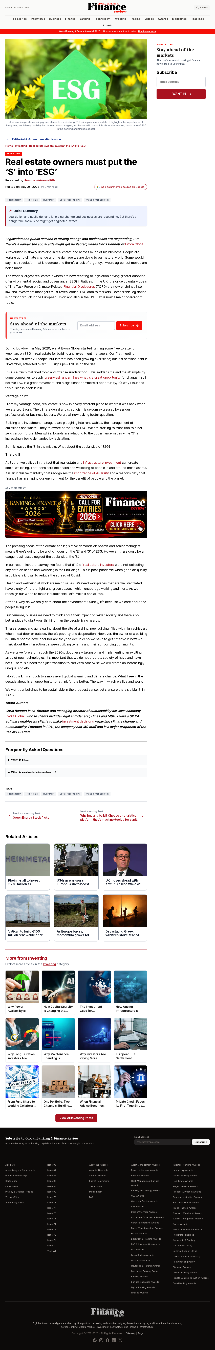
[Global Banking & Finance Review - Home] (107, 8)
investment (48, 200)
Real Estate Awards (183, 1181)
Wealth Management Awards (188, 1218)
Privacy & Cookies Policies (19, 1191)
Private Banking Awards (185, 1272)
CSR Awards (137, 1206)
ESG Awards (137, 1249)
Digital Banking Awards (143, 1287)
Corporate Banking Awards (145, 1222)
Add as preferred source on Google (122, 187)
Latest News (11, 1186)
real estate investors (98, 565)
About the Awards (98, 1165)
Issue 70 (51, 1245)
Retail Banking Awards (184, 1283)
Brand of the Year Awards (144, 1170)
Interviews (38, 18)
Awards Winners (97, 1175)
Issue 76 (51, 1213)
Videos (149, 18)
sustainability (14, 200)
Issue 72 (51, 1235)
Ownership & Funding (184, 1240)
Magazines (179, 18)
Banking (84, 18)
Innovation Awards (140, 1260)
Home (9, 146)
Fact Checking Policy (184, 1261)
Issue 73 (51, 1229)
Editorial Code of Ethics (185, 1251)
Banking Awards (139, 1276)
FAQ (91, 1197)
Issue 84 (51, 1170)
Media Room (95, 1191)
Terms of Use (12, 1197)
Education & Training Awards (146, 1239)
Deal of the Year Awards (144, 1212)
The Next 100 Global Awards (188, 1213)
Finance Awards (139, 1292)
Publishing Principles (183, 1235)
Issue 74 (51, 1224)
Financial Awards (182, 1267)
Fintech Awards (139, 1233)
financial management (97, 200)
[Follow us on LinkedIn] (114, 1340)
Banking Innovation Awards (145, 1282)
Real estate (32, 200)
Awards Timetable (98, 1170)
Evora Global (134, 244)
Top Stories (19, 18)
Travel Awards (180, 1224)
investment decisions (78, 721)
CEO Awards (137, 1196)
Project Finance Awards (185, 1186)
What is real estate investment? (33, 772)
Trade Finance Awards (185, 1208)
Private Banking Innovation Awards (191, 1278)
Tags (140, 1333)
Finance (70, 18)
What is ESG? (20, 760)
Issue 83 (51, 1175)
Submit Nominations (99, 1181)
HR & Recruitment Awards (186, 1202)
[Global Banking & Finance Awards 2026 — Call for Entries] (76, 514)
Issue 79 (51, 1197)
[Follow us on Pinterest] (95, 1340)
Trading (135, 18)
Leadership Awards (183, 1170)
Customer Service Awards (144, 1201)
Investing (120, 18)
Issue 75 (51, 1218)
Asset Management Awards (145, 1165)
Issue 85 (51, 1165)
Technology (102, 18)
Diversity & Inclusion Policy (187, 1256)
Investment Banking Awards (145, 1271)
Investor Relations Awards (186, 1165)
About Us (10, 1165)
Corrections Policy (182, 1245)
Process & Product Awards (187, 1191)
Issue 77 (51, 1208)
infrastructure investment (102, 462)
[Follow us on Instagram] (101, 1340)
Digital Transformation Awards (147, 1228)
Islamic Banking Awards (185, 1175)
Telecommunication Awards (187, 1197)
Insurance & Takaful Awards (145, 1266)
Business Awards (140, 1175)
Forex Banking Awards (142, 1255)
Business (55, 18)
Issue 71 (51, 1240)
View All (51, 1251)
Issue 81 (51, 1186)
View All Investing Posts (76, 1118)
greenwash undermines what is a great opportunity (83, 377)
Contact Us (11, 1181)
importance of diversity (91, 473)
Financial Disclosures (79, 286)
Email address (141, 1137)
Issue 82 (51, 1181)
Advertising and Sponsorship (20, 1170)
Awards (163, 18)
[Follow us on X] (120, 1340)
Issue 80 (51, 1191)
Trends (107, 25)
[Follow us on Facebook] (107, 1340)
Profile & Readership (16, 1175)
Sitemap (131, 1333)
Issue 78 (51, 1202)
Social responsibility (70, 200)
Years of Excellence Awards (187, 1229)
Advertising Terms (14, 1202)
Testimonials (95, 1186)
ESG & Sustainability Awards (145, 1244)
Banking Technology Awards (146, 1190)
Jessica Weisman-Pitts (39, 180)
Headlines (197, 18)
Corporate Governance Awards (147, 1217)
